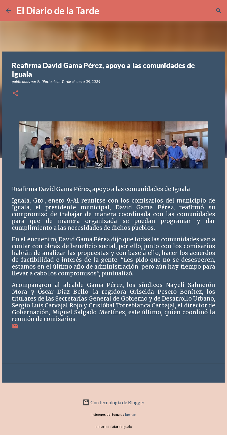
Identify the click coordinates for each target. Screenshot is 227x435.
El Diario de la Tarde (58, 10)
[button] (15, 94)
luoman (130, 414)
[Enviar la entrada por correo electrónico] (15, 328)
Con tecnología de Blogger (117, 402)
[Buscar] (107, 11)
